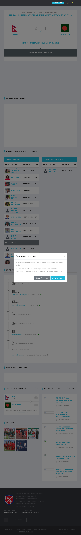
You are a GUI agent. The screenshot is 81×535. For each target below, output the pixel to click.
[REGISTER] (73, 3)
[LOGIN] (68, 3)
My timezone (58, 278)
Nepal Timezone (42, 278)
